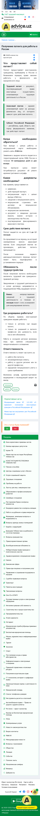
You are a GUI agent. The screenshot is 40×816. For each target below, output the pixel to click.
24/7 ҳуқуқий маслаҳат (6, 14)
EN (14, 12)
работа (7, 389)
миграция (8, 385)
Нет (15, 429)
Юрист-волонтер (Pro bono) (12, 782)
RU (11, 12)
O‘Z (6, 12)
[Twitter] (34, 58)
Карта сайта (28, 782)
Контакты (5, 785)
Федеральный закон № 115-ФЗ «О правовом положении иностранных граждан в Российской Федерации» (20, 404)
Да (7, 429)
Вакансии (13, 785)
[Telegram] (34, 60)
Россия (15, 389)
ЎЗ (2, 12)
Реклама (31, 785)
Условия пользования (9, 787)
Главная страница (8, 40)
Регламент (23, 785)
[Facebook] (34, 55)
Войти (34, 34)
